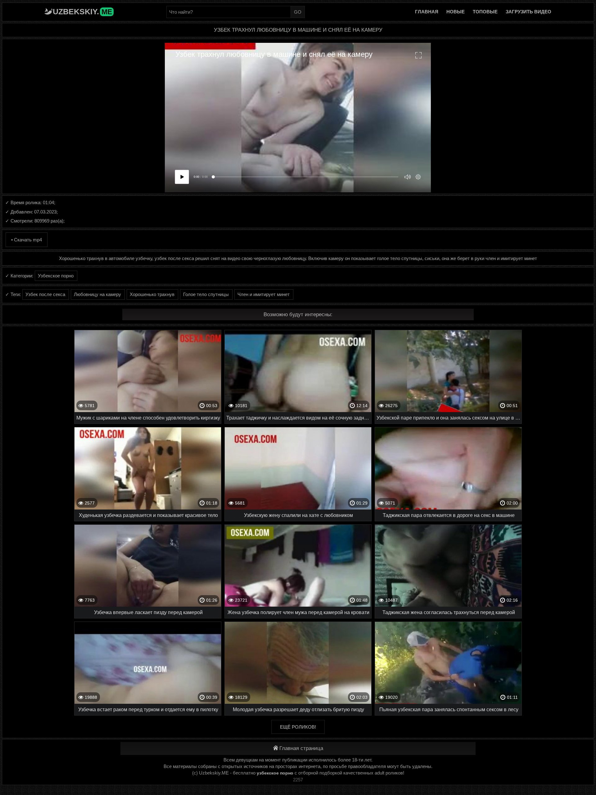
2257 (298, 779)
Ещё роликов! (298, 727)
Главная (426, 11)
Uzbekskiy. (82, 11)
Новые (455, 11)
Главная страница (301, 748)
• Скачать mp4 (26, 239)
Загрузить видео (528, 11)
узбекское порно (275, 772)
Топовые (485, 11)
